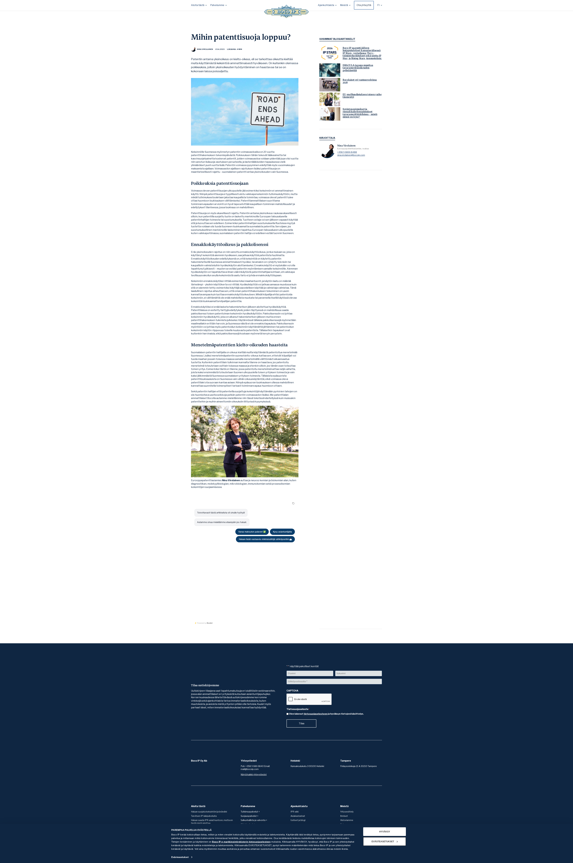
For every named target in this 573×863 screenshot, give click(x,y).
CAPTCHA (292, 690)
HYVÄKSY (384, 831)
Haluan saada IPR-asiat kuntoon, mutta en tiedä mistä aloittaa (212, 822)
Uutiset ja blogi (298, 820)
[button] (199, 5)
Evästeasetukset (180, 857)
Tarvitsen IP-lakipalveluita (204, 816)
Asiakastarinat (298, 816)
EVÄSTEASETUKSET (383, 841)
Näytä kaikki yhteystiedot (254, 774)
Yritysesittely (347, 811)
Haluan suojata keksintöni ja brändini (209, 811)
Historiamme (346, 820)
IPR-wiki (295, 811)
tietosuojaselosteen (315, 714)
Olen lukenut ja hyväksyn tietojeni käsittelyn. (326, 714)
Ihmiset (344, 816)
